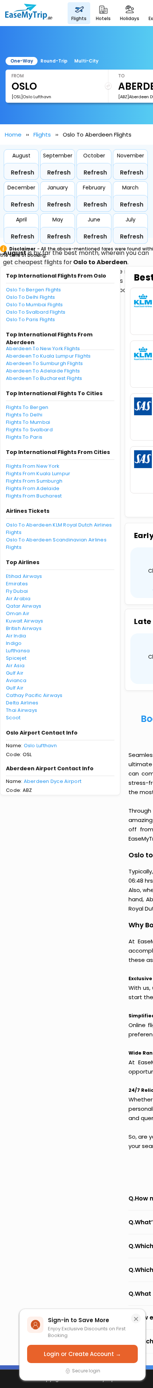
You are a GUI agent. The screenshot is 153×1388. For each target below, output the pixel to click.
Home (13, 134)
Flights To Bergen (27, 407)
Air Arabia (18, 598)
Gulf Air (14, 673)
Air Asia (15, 665)
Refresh (22, 172)
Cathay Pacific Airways (34, 695)
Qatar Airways (23, 606)
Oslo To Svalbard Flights (35, 312)
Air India (16, 635)
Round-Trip (54, 61)
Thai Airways (21, 710)
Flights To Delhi (24, 414)
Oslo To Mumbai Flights (34, 304)
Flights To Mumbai (28, 422)
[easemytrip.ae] (29, 13)
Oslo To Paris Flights (30, 319)
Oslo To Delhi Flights (30, 297)
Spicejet (16, 658)
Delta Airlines (22, 702)
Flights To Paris (24, 437)
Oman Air (17, 613)
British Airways (24, 628)
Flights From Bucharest (34, 495)
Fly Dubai (17, 591)
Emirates (17, 583)
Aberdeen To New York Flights (43, 348)
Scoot (13, 717)
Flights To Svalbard (29, 429)
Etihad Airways (24, 576)
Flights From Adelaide (32, 488)
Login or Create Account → (82, 1354)
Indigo (14, 643)
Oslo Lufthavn (40, 745)
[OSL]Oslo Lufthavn (31, 97)
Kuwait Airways (24, 620)
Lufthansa (18, 650)
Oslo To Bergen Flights (33, 289)
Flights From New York (32, 466)
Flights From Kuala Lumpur (38, 473)
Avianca (16, 680)
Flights (42, 134)
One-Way (21, 61)
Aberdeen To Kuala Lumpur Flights (48, 355)
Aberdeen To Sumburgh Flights (44, 363)
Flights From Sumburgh (34, 480)
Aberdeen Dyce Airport (52, 781)
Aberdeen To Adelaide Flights (43, 370)
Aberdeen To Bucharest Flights (44, 378)
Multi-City (86, 61)
